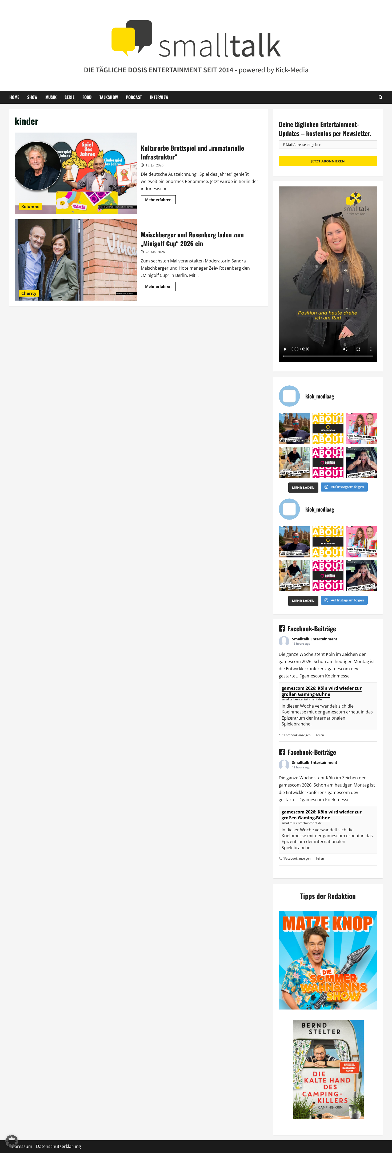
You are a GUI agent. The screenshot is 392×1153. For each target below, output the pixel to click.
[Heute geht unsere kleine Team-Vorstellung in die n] (328, 462)
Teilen (320, 735)
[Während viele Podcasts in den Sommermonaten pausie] (361, 428)
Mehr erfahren (160, 200)
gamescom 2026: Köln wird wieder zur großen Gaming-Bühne (322, 691)
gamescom (290, 661)
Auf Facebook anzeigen (295, 735)
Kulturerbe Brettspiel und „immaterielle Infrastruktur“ (76, 173)
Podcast (134, 97)
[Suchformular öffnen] (381, 97)
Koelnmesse (337, 676)
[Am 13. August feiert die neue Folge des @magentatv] (294, 428)
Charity (29, 293)
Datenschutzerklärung (58, 1146)
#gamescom (311, 676)
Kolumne (30, 206)
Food (86, 97)
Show (32, 97)
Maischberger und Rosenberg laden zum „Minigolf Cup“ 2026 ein (76, 260)
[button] (11, 1141)
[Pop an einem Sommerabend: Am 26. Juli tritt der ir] (361, 462)
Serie (69, 97)
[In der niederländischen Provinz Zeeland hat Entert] (294, 462)
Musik (51, 97)
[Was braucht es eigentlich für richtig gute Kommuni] (328, 428)
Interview (159, 97)
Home (14, 97)
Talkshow (108, 97)
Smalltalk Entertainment (314, 638)
